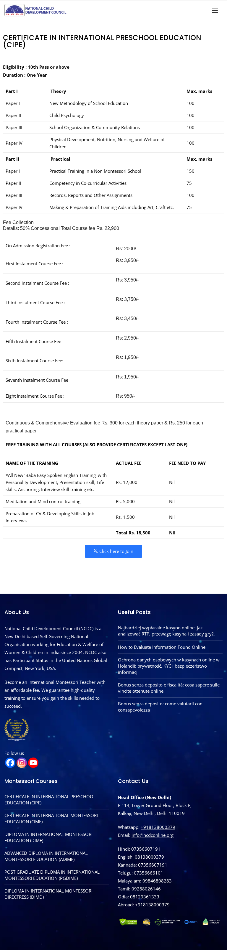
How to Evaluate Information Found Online (161, 647)
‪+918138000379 (152, 905)
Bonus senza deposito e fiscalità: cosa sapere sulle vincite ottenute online (169, 688)
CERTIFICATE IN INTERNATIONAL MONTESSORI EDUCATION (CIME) (51, 818)
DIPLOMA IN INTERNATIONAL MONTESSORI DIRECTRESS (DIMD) (48, 894)
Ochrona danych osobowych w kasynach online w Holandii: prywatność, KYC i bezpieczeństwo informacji (169, 666)
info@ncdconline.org (153, 835)
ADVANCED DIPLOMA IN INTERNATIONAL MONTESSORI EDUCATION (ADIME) (46, 856)
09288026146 (146, 889)
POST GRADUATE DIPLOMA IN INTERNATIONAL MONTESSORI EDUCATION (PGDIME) (52, 875)
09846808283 (157, 881)
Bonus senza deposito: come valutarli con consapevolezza (160, 707)
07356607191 (145, 849)
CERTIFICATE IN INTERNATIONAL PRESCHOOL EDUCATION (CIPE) (50, 799)
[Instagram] (22, 763)
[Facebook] (10, 763)
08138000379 (149, 857)
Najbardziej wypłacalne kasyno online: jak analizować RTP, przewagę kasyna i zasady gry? (165, 631)
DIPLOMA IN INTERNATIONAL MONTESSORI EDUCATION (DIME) (48, 837)
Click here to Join (116, 551)
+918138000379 (158, 827)
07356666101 (148, 873)
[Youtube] (33, 763)
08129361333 (144, 897)
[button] (216, 10)
